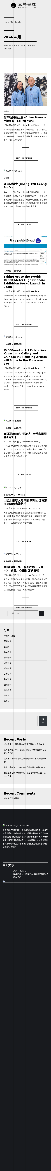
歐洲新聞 (7, 685)
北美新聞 (7, 271)
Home (6, 22)
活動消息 (7, 690)
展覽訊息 (7, 663)
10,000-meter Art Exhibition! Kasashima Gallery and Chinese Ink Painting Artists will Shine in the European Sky (25, 356)
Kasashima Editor (31, 125)
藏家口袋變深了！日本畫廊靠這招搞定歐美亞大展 (25, 767)
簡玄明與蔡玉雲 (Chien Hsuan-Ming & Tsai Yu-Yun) (25, 119)
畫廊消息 (7, 695)
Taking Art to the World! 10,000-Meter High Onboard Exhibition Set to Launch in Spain (24, 281)
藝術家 (6, 111)
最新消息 (7, 679)
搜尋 (43, 721)
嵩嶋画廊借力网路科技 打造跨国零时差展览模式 (24, 744)
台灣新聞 (7, 428)
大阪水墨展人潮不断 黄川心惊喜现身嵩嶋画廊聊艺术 (25, 502)
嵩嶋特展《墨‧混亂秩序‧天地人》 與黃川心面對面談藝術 (23, 568)
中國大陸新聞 (9, 495)
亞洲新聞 (7, 641)
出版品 (6, 647)
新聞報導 (18, 271)
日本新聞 (7, 674)
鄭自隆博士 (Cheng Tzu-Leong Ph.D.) (25, 185)
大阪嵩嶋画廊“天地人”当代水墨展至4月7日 (25, 435)
